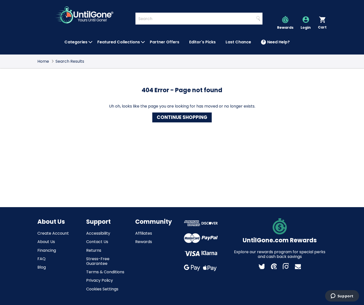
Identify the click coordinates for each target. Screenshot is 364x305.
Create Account (53, 233)
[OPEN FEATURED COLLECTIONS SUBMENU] (143, 42)
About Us (46, 242)
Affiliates (143, 233)
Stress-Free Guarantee (97, 261)
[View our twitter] (261, 266)
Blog (41, 267)
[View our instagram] (286, 266)
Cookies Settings (102, 289)
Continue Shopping (182, 117)
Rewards (143, 242)
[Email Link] (298, 266)
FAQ (41, 259)
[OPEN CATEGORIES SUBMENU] (90, 42)
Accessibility (98, 233)
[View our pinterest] (274, 266)
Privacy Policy (99, 280)
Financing (46, 250)
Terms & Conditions (105, 272)
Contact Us (97, 242)
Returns (93, 250)
